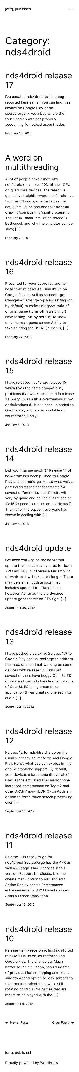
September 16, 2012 (19, 811)
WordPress (49, 1062)
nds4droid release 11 (38, 840)
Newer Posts (16, 1022)
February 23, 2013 (18, 133)
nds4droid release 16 (38, 267)
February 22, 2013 (18, 337)
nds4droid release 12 (38, 736)
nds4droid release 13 (38, 636)
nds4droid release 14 (38, 454)
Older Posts (63, 1022)
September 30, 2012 (20, 607)
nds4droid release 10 (38, 934)
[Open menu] (71, 9)
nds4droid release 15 (38, 366)
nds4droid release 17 (38, 80)
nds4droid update (38, 548)
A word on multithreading (32, 162)
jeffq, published (18, 9)
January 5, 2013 (17, 424)
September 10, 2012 (19, 904)
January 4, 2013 (17, 523)
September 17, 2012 (19, 706)
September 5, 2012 (19, 1003)
